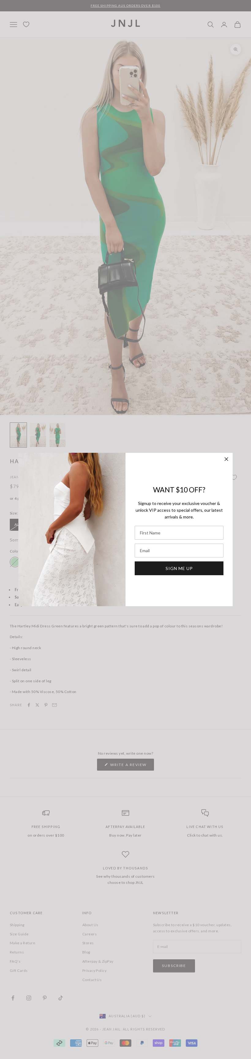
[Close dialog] (226, 459)
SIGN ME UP (179, 568)
